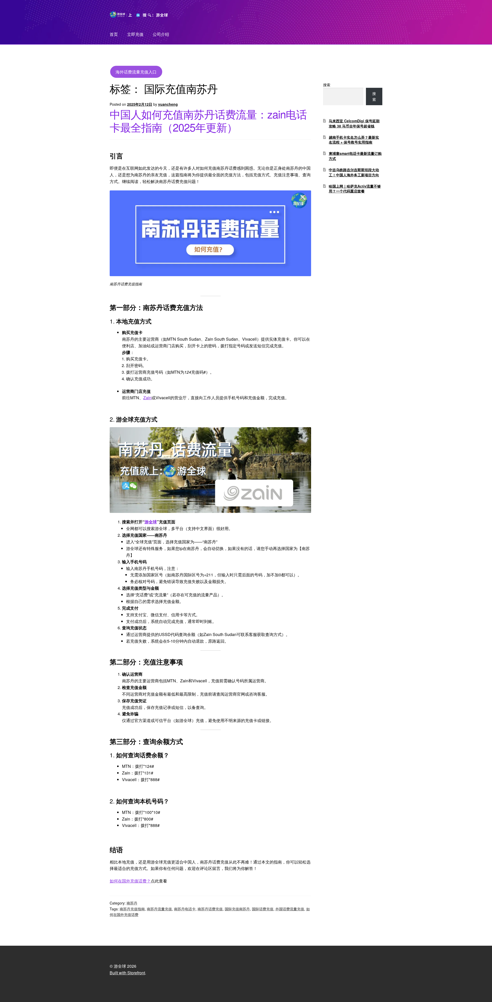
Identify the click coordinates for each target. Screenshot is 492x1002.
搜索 (326, 84)
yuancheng (168, 104)
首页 (114, 34)
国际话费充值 (262, 908)
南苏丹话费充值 (210, 908)
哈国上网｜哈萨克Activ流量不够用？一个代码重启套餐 (355, 189)
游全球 (151, 522)
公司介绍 (161, 34)
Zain (147, 398)
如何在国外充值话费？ (130, 881)
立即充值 (135, 34)
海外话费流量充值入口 (136, 72)
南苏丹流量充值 (159, 908)
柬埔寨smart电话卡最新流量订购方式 (355, 156)
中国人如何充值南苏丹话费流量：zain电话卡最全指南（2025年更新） (208, 120)
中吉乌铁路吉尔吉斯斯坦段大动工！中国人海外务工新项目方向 (354, 172)
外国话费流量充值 (289, 908)
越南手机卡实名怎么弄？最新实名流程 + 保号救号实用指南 (354, 140)
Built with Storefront (127, 973)
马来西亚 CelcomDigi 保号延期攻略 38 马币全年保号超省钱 (354, 123)
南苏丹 (132, 903)
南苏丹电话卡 (185, 908)
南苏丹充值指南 (132, 908)
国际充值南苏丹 (237, 908)
